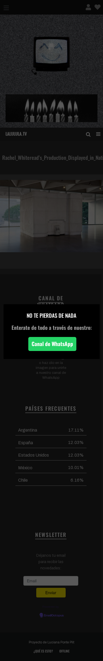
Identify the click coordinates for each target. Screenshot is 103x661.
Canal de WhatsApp (52, 344)
